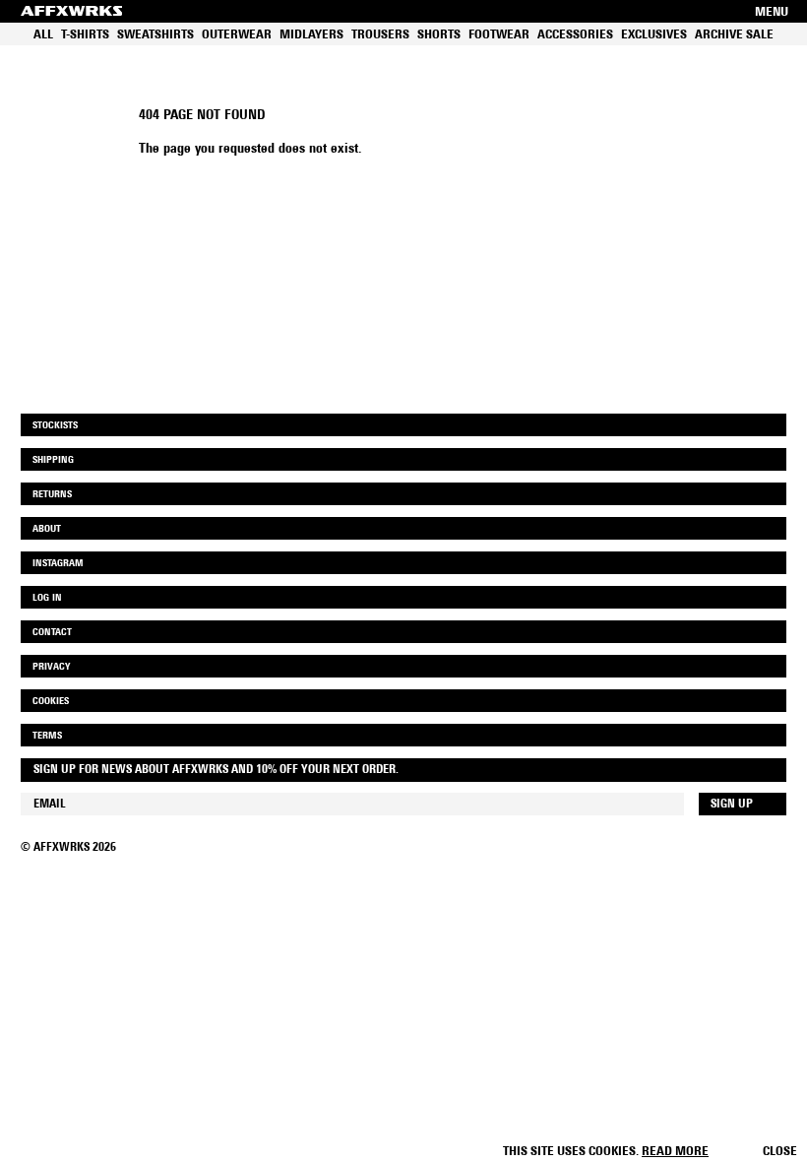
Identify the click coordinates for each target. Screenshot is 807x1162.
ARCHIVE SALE (734, 35)
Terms (47, 736)
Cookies (50, 701)
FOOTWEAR (498, 35)
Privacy (51, 667)
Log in (47, 598)
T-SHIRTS (85, 35)
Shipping (53, 460)
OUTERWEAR (237, 35)
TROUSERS (380, 35)
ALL (43, 35)
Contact (52, 632)
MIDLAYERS (311, 35)
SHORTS (439, 35)
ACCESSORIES (575, 35)
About (46, 529)
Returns (52, 494)
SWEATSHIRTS (155, 35)
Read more (675, 1151)
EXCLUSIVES (654, 35)
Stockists (55, 425)
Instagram (58, 563)
